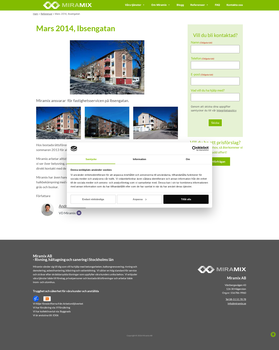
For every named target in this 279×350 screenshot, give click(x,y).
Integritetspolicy (227, 110)
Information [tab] (139, 159)
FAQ (217, 4)
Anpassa (138, 199)
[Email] (79, 212)
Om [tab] (188, 159)
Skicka (215, 122)
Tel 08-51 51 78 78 (236, 299)
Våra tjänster (133, 4)
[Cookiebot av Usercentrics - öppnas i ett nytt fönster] (194, 148)
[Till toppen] (273, 334)
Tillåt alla (186, 199)
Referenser (197, 4)
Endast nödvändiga (93, 199)
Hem (35, 13)
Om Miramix (159, 4)
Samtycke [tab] (91, 159)
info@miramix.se (237, 303)
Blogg (180, 4)
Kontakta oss (235, 4)
